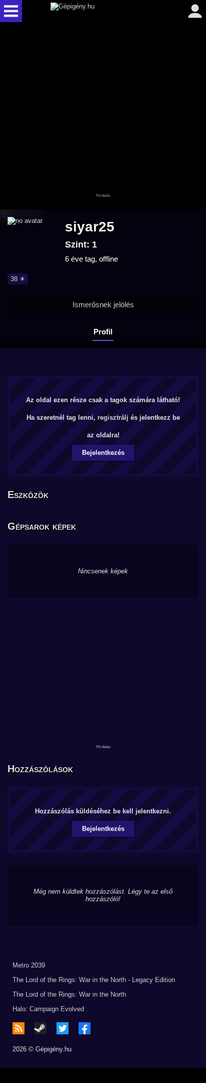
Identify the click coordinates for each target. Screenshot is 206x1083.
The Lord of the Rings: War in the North (69, 994)
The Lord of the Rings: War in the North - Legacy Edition (93, 980)
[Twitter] (62, 1028)
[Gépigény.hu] (100, 11)
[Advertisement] (103, 116)
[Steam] (40, 1028)
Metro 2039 (28, 965)
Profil (103, 331)
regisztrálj (113, 417)
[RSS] (18, 1028)
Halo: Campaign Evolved (48, 1009)
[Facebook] (84, 1028)
